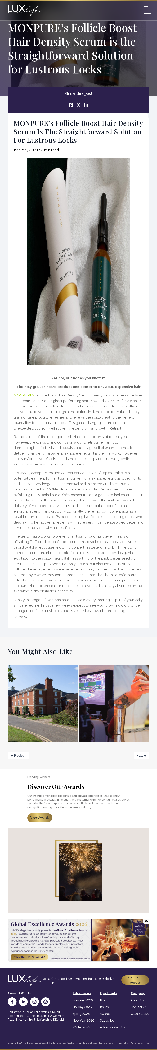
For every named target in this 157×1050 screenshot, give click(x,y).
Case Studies (140, 1014)
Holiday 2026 (82, 1007)
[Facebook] (12, 1001)
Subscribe (107, 1020)
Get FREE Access (135, 979)
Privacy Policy (122, 1043)
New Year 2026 (83, 1020)
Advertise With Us (112, 1027)
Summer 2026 (83, 1000)
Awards (105, 1014)
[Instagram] (34, 1001)
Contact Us (139, 1007)
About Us (137, 1000)
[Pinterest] (45, 1001)
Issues (104, 1007)
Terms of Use (106, 1043)
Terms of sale (90, 1043)
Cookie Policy (74, 1043)
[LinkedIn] (23, 1001)
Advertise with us (140, 1043)
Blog (103, 1000)
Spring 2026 (81, 1014)
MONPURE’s (24, 395)
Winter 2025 (81, 1027)
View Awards (39, 817)
